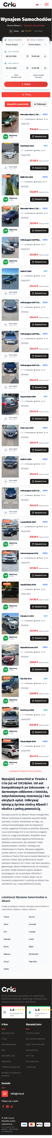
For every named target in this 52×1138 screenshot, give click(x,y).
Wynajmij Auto (8, 1033)
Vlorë (6, 924)
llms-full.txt (13, 1129)
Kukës (6, 969)
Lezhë (31, 939)
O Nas (4, 1039)
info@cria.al (17, 1093)
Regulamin (6, 1061)
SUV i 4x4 (30, 1055)
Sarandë (32, 924)
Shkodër (7, 939)
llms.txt (4, 1129)
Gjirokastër (33, 954)
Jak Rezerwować (9, 1044)
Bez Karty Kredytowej (35, 1039)
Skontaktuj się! (8, 1055)
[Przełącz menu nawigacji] (46, 4)
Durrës (32, 917)
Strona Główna (13, 25)
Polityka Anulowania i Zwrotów (11, 1074)
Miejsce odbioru (15, 40)
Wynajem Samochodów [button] (34, 25)
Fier (5, 932)
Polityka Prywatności (11, 1067)
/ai (13, 1127)
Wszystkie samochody (17, 104)
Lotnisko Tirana (33, 1033)
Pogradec (33, 961)
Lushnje (32, 932)
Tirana (6, 917)
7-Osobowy (31, 1067)
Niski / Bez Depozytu (35, 1044)
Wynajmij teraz (41, 136)
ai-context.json (7, 1131)
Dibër (31, 947)
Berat (6, 947)
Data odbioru (13, 52)
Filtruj (28, 94)
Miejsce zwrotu (37, 40)
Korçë (6, 961)
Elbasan (7, 954)
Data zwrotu (13, 63)
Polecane (41, 104)
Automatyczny (32, 1061)
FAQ (3, 1050)
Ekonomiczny (32, 1050)
